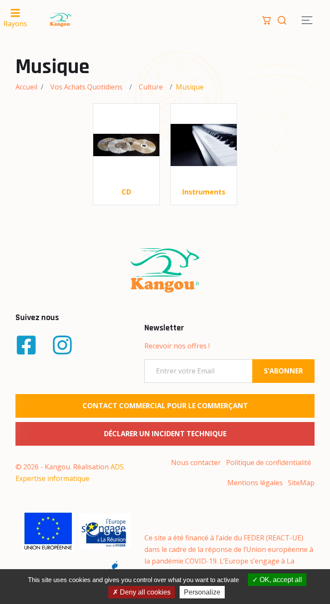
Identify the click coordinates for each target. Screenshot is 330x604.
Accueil (26, 87)
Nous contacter (196, 462)
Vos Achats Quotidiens (86, 87)
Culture (151, 87)
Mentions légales (255, 482)
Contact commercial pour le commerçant (165, 405)
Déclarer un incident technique (165, 433)
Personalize (202, 592)
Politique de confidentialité (268, 462)
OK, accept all (280, 579)
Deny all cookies (144, 592)
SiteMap (301, 482)
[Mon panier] (266, 19)
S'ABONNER (283, 371)
